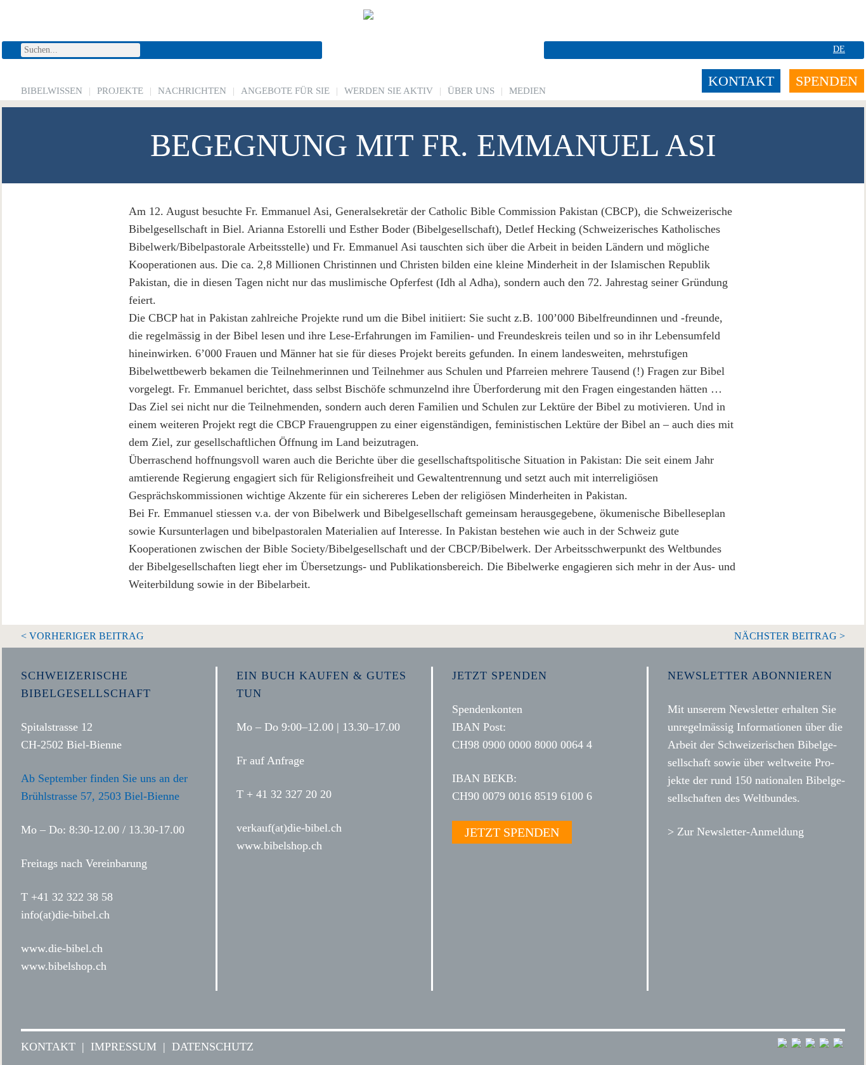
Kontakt (741, 81)
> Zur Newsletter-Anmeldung (736, 831)
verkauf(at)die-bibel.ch (289, 827)
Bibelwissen (51, 91)
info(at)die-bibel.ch (65, 914)
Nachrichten (192, 91)
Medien (527, 91)
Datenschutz (213, 1046)
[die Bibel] (433, 41)
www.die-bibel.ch (62, 948)
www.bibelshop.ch (64, 966)
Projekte (120, 91)
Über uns (471, 91)
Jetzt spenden (512, 832)
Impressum (124, 1046)
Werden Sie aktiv (388, 91)
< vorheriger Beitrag (82, 636)
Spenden (827, 81)
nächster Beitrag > (789, 636)
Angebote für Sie (285, 91)
